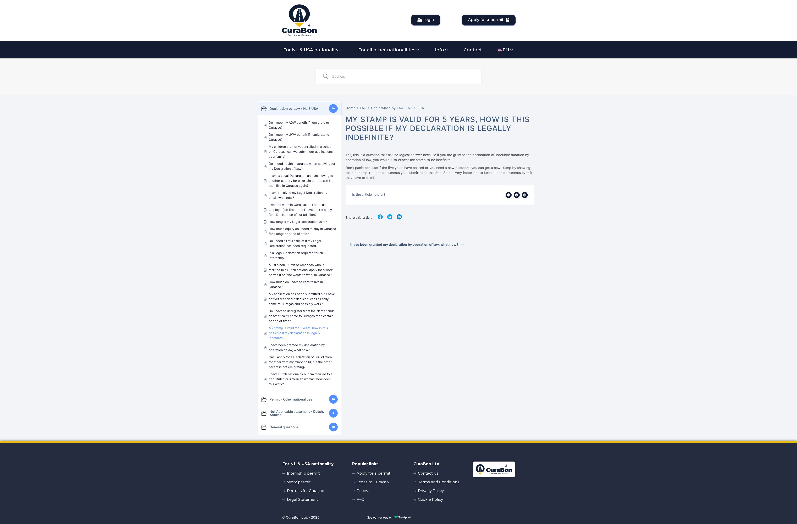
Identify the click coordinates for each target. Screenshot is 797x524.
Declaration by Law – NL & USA (397, 108)
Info (439, 49)
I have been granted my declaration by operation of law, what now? (404, 244)
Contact (473, 49)
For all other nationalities (386, 49)
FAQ (363, 108)
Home (350, 108)
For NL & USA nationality (311, 49)
